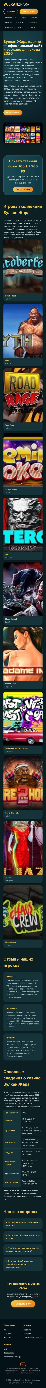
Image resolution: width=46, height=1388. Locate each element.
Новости (7, 1337)
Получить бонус (23, 189)
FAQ (5, 1349)
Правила (27, 1330)
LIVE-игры (31, 27)
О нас (5, 1330)
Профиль (11, 11)
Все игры (20, 22)
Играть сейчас (12, 112)
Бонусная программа (13, 27)
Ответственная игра (12, 1357)
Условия (27, 1334)
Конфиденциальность (33, 1337)
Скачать (33, 22)
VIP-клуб (8, 22)
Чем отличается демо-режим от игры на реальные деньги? (23, 1249)
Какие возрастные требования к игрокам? (23, 1224)
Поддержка (8, 1353)
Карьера (7, 1334)
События (34, 17)
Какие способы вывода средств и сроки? (23, 1236)
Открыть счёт (29, 11)
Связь (23, 17)
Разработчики (10, 17)
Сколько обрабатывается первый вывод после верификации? (19, 1264)
